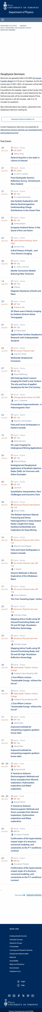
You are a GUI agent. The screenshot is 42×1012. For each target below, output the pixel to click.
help (23, 985)
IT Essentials (14, 946)
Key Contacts (14, 968)
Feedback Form (15, 971)
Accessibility (14, 961)
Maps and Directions (17, 964)
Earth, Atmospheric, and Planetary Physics (15, 28)
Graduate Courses (16, 939)
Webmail (13, 957)
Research (23, 26)
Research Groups (16, 943)
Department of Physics (8, 26)
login (23, 981)
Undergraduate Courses (18, 936)
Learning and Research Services (21, 950)
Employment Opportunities (19, 954)
